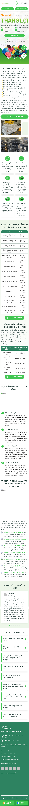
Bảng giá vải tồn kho (21, 8)
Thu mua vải (7, 8)
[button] (2, 608)
